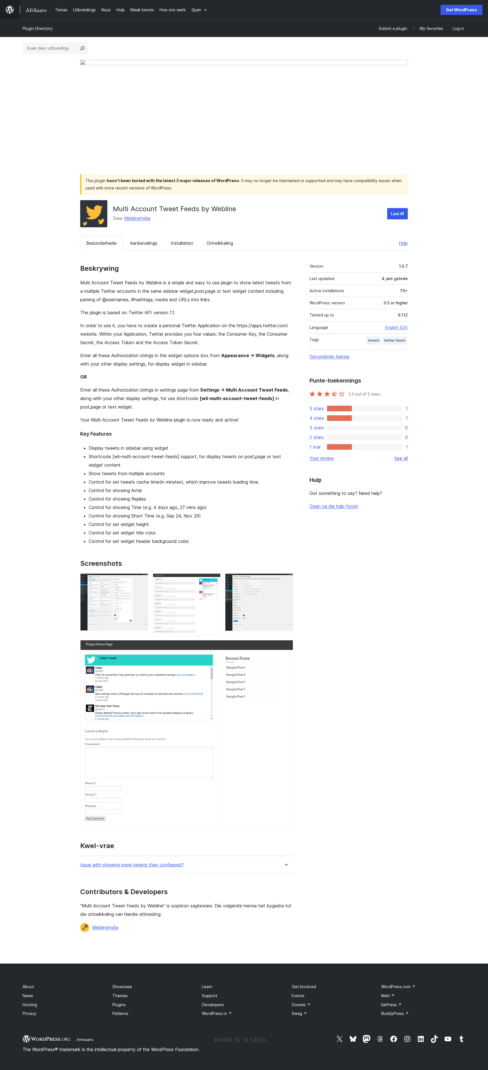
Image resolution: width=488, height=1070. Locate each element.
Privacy (29, 1013)
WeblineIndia (137, 218)
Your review (322, 458)
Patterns (120, 1013)
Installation (182, 243)
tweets (374, 340)
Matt (388, 995)
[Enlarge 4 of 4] (285, 647)
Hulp (403, 243)
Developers (213, 1004)
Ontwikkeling (219, 243)
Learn (207, 986)
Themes (120, 995)
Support (209, 995)
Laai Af (397, 213)
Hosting (30, 1004)
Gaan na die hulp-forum (334, 506)
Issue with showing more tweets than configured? (132, 865)
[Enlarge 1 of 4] (140, 581)
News (28, 995)
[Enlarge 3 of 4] (285, 581)
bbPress (391, 1004)
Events (298, 995)
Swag (299, 1013)
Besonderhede (101, 243)
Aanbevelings (143, 243)
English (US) (396, 327)
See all (401, 458)
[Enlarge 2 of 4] (213, 581)
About (28, 986)
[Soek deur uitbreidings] (82, 48)
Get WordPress (461, 9)
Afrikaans (85, 1039)
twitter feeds (395, 340)
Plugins (119, 1004)
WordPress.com (398, 986)
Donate (301, 1004)
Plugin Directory (38, 28)
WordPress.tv (217, 1013)
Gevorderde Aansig (329, 356)
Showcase (122, 986)
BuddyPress (395, 1013)
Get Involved (304, 986)
